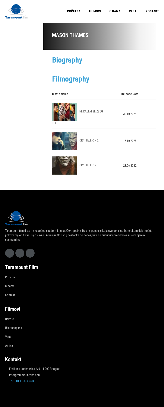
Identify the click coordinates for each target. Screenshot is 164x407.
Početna (74, 11)
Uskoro (9, 319)
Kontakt (152, 11)
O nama (114, 11)
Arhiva (9, 345)
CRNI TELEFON (87, 165)
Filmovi (95, 11)
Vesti (133, 11)
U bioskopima (13, 328)
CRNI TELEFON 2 (88, 140)
